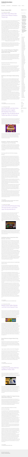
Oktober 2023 (23, 75)
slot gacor (22, 110)
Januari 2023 (23, 85)
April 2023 (23, 82)
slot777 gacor (22, 103)
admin (3, 200)
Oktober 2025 (23, 47)
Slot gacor (22, 111)
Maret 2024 (23, 69)
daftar (5, 363)
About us (19, 5)
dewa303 (22, 106)
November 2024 (23, 60)
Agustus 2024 (23, 63)
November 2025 (23, 46)
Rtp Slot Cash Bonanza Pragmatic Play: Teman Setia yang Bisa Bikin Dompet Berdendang (24, 27)
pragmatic (5, 201)
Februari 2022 (23, 97)
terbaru (10, 103)
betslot (3, 363)
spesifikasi (9, 445)
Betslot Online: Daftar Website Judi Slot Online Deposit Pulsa (9, 306)
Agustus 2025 (23, 49)
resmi (8, 103)
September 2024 (23, 62)
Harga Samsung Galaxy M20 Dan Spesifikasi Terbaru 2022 (10, 368)
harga (5, 445)
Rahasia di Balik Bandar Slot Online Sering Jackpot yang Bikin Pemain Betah (24, 23)
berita (6, 200)
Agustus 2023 (23, 77)
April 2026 (23, 40)
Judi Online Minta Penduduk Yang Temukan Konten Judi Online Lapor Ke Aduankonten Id (10, 207)
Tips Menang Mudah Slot (14, 5)
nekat (2, 201)
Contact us (23, 5)
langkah (14, 200)
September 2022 (23, 90)
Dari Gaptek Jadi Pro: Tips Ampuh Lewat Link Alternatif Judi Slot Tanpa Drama (24, 20)
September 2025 (23, 48)
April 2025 (23, 54)
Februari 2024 (23, 70)
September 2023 (23, 76)
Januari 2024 (23, 71)
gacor (3, 103)
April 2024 (23, 68)
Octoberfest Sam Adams (6, 2)
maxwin (5, 103)
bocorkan (8, 200)
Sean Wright (8, 12)
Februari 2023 (23, 84)
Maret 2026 (23, 41)
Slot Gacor (5, 199)
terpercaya (12, 103)
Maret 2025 (23, 55)
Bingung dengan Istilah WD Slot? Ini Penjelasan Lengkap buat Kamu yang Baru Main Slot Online (24, 16)
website (14, 103)
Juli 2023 (23, 78)
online (6, 103)
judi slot (22, 102)
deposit (7, 363)
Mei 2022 (23, 93)
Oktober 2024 (23, 61)
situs (11, 363)
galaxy (3, 445)
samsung (7, 445)
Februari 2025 (23, 56)
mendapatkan (16, 200)
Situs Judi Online (3, 5)
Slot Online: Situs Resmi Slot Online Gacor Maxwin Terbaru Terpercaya (9, 15)
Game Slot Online (8, 5)
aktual (5, 200)
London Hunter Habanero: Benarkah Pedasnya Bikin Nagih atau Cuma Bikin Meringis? (24, 30)
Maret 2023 (23, 83)
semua (7, 201)
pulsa (10, 363)
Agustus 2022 (23, 91)
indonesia (12, 200)
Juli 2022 (23, 92)
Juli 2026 (23, 38)
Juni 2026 (23, 39)
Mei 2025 (23, 53)
